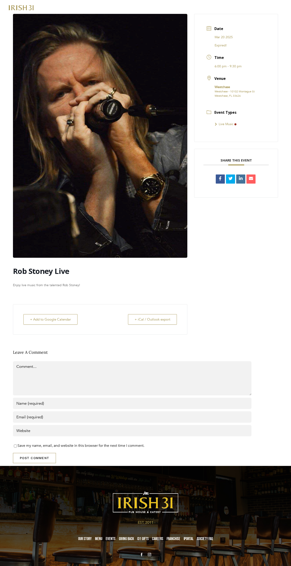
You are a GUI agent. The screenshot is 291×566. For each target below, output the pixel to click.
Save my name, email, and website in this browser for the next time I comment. (81, 445)
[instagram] (149, 554)
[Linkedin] (240, 179)
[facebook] (141, 554)
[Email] (251, 179)
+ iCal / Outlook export (152, 319)
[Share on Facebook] (220, 179)
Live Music (226, 124)
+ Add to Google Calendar (50, 319)
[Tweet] (230, 179)
